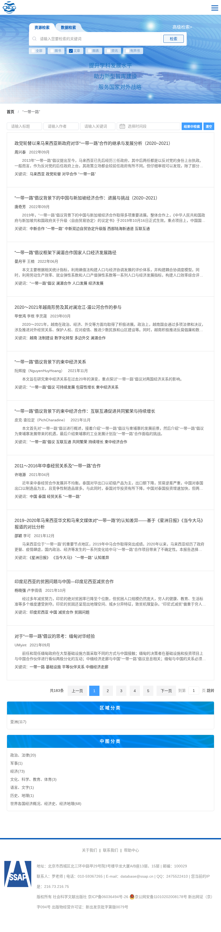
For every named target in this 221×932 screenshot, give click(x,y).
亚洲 (18, 722)
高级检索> (182, 27)
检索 (173, 39)
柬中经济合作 (116, 442)
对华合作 (69, 174)
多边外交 (81, 338)
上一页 (77, 691)
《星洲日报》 (40, 557)
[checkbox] (110, 52)
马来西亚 (37, 174)
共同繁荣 (79, 442)
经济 (17, 771)
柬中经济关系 (107, 387)
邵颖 (18, 536)
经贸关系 (54, 496)
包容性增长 (85, 387)
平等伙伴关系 (73, 667)
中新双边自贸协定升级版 (85, 228)
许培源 (20, 474)
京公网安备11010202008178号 (161, 897)
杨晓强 (20, 590)
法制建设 (45, 338)
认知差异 (101, 557)
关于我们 (89, 850)
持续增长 (95, 442)
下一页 (166, 691)
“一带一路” (87, 174)
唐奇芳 (20, 207)
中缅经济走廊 (97, 667)
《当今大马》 (62, 557)
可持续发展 (65, 387)
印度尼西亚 (39, 612)
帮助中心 (131, 850)
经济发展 (95, 283)
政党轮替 (53, 174)
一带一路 (37, 667)
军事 (16, 763)
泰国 (42, 496)
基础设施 (53, 667)
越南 (33, 338)
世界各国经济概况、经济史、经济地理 (45, 803)
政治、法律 (23, 755)
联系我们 (110, 850)
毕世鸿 (20, 316)
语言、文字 (22, 787)
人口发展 (79, 283)
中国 (33, 496)
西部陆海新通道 (120, 228)
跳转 (210, 690)
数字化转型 (63, 338)
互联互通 (142, 228)
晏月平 (20, 261)
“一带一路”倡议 (42, 283)
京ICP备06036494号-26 (108, 897)
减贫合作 (65, 612)
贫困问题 (81, 612)
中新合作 (37, 228)
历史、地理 (22, 795)
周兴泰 (20, 152)
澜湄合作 (63, 283)
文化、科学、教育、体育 (33, 779)
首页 (10, 112)
